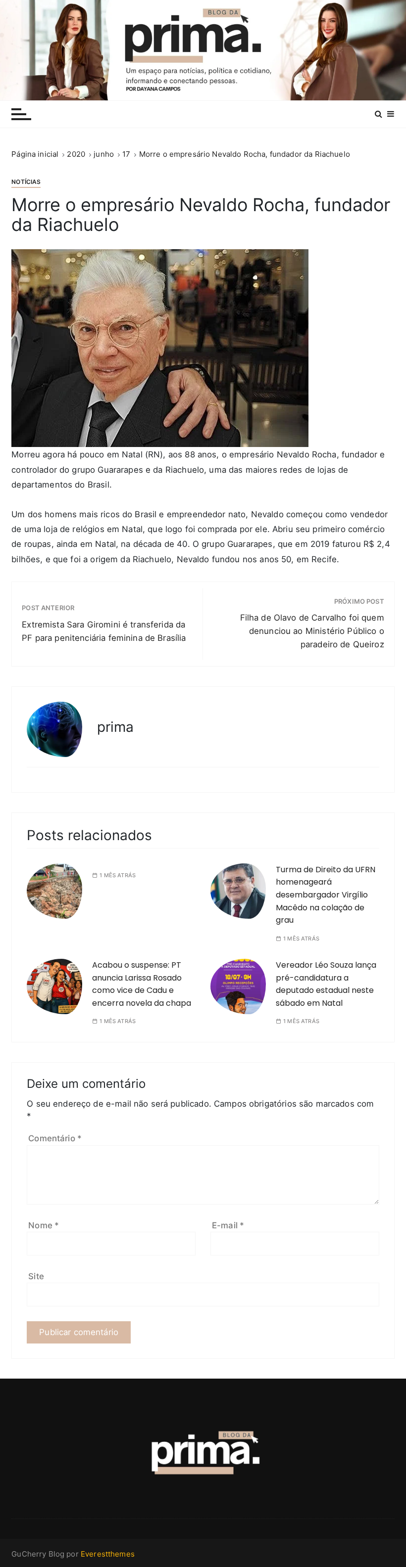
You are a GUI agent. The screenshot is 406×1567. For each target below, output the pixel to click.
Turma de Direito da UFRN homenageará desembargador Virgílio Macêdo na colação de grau (325, 895)
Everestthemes (108, 1554)
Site (36, 1276)
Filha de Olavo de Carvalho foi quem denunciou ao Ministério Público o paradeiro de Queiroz (312, 631)
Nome (43, 1225)
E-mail (228, 1225)
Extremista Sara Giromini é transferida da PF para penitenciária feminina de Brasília (104, 631)
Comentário (55, 1138)
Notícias (26, 181)
